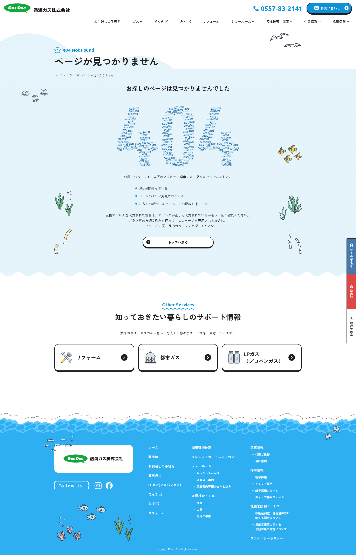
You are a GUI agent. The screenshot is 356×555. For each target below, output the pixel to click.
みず (183, 21)
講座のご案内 (205, 480)
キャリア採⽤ (264, 484)
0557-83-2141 (281, 8)
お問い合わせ (330, 8)
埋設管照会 (351, 329)
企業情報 (256, 447)
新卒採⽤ (261, 477)
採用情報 (256, 469)
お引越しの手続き (107, 21)
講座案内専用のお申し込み (214, 486)
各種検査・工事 (203, 495)
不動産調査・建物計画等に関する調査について (272, 515)
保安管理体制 (201, 447)
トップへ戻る (178, 242)
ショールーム (201, 466)
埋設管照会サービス (265, 505)
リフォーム (211, 21)
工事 (199, 509)
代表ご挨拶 (262, 454)
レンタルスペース (208, 473)
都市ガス (155, 475)
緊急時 (351, 293)
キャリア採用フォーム (269, 497)
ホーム (58, 75)
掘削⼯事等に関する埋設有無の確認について (271, 526)
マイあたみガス (351, 258)
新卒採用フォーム (266, 490)
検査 (199, 503)
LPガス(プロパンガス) (164, 484)
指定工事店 (204, 516)
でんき (159, 21)
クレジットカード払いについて (215, 456)
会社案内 (261, 461)
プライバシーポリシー (266, 538)
